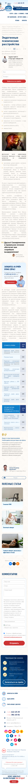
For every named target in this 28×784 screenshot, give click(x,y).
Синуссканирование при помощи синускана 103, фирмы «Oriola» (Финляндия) (11, 416)
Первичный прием (9, 350)
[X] (13, 563)
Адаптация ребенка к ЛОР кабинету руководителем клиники (11, 388)
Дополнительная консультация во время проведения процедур (11, 376)
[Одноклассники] (17, 563)
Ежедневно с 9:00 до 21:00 (14, 726)
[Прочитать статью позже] (14, 49)
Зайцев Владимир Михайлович (14, 468)
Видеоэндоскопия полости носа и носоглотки (11, 428)
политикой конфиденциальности (13, 637)
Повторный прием (8, 357)
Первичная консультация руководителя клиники (11, 361)
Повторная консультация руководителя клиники (11, 369)
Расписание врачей (17, 6)
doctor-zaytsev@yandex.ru (14, 723)
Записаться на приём (14, 682)
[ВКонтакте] (10, 563)
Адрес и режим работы (9, 4)
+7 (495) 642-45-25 (10, 274)
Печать (15, 477)
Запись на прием (8, 8)
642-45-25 (19, 3)
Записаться (10, 282)
